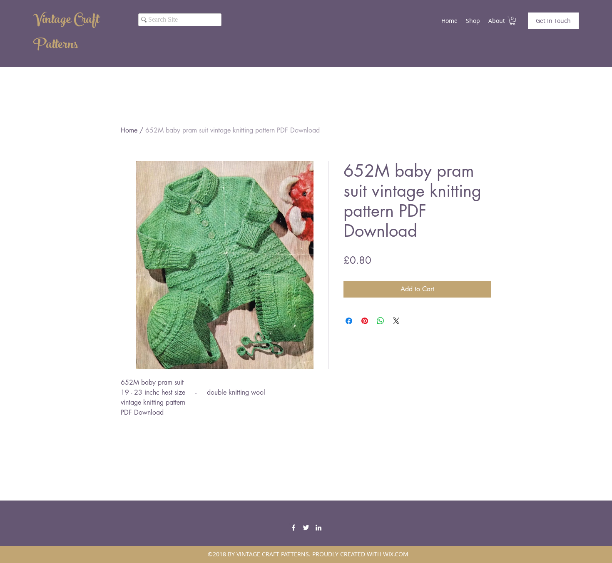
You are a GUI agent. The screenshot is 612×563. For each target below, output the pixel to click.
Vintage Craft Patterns (66, 33)
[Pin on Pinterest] (365, 321)
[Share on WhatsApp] (381, 321)
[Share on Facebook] (349, 321)
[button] (512, 21)
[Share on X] (396, 321)
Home (129, 130)
